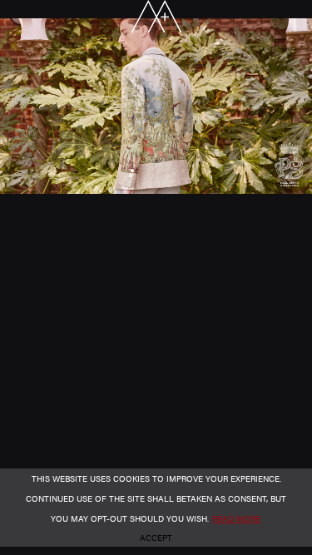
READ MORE (236, 518)
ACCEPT (156, 537)
